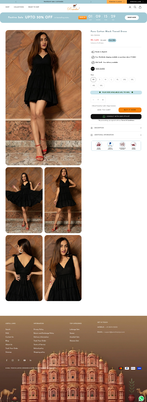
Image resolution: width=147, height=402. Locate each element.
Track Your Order (12, 348)
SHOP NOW (132, 17)
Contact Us (10, 337)
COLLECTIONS (19, 7)
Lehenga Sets (74, 329)
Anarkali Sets (74, 337)
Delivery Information (41, 337)
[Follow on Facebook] (7, 360)
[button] (116, 69)
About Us (9, 345)
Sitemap (8, 352)
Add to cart (104, 110)
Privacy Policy (39, 329)
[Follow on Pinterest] (18, 360)
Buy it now (130, 110)
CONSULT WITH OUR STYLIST (118, 116)
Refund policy (39, 348)
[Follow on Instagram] (12, 360)
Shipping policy (39, 352)
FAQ (7, 333)
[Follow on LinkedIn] (30, 360)
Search (8, 329)
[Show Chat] (142, 398)
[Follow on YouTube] (24, 360)
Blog (7, 341)
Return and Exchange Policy (44, 333)
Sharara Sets (74, 341)
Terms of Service (39, 345)
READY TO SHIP (33, 7)
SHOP (7, 7)
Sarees (72, 333)
